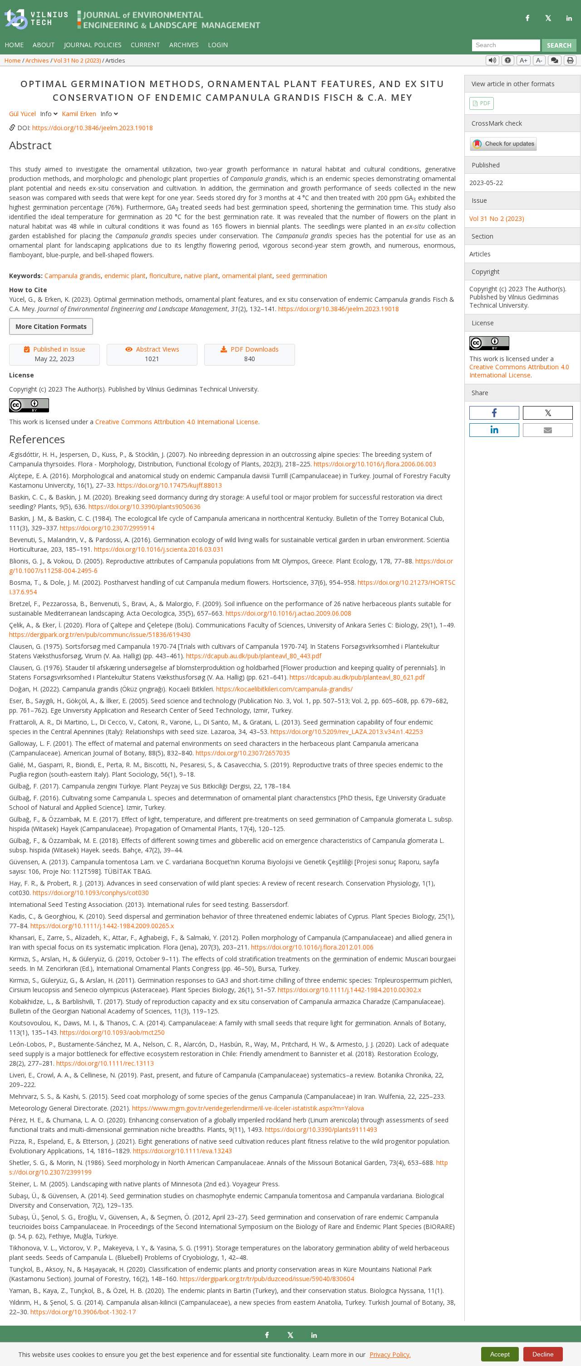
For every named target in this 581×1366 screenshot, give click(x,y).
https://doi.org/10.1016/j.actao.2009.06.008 (288, 613)
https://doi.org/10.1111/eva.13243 (182, 1150)
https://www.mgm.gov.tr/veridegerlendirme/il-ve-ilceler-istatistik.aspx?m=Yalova (248, 1108)
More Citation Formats (51, 326)
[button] (494, 413)
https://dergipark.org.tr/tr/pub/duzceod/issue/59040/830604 (267, 1278)
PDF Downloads (255, 349)
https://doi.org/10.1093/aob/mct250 (112, 1032)
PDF (484, 103)
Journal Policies (93, 44)
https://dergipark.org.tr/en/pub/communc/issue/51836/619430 (100, 634)
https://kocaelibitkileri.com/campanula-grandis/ (284, 689)
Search (559, 45)
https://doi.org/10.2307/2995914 (107, 528)
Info (47, 113)
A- (539, 60)
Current (145, 44)
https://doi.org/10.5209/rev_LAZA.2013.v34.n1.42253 (347, 731)
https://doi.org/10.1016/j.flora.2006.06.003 (375, 464)
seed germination (301, 275)
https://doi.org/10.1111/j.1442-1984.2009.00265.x (102, 925)
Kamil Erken (80, 113)
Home (14, 44)
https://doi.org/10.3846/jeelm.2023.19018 (92, 127)
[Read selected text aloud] (492, 60)
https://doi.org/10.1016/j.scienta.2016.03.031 (159, 549)
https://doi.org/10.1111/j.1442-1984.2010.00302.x (349, 989)
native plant (201, 275)
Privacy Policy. (390, 1354)
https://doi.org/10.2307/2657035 (243, 753)
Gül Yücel (23, 113)
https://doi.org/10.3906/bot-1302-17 (83, 1311)
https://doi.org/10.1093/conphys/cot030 (91, 892)
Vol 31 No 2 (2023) (78, 60)
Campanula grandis (72, 275)
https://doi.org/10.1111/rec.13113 (105, 1063)
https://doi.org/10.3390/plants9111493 (321, 1129)
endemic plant (125, 275)
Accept (500, 1354)
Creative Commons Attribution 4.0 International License (176, 421)
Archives (184, 44)
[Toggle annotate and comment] (554, 60)
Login (218, 44)
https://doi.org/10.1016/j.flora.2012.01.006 (312, 947)
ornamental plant (247, 275)
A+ (523, 60)
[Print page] (570, 60)
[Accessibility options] (508, 60)
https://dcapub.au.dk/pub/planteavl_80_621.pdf (357, 677)
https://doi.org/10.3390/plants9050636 (145, 506)
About (44, 44)
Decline (543, 1354)
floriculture (165, 275)
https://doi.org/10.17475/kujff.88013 (169, 485)
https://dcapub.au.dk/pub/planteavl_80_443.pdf (253, 655)
